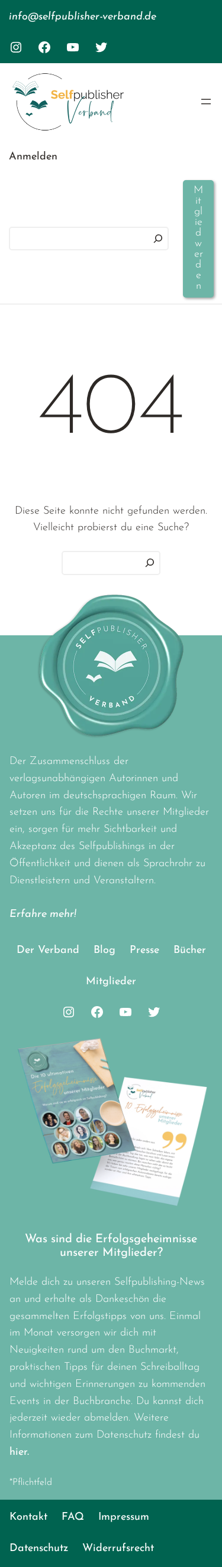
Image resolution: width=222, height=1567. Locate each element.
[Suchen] (158, 238)
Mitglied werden (198, 238)
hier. (19, 1452)
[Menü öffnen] (206, 101)
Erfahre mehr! (42, 914)
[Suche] (150, 563)
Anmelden (33, 157)
